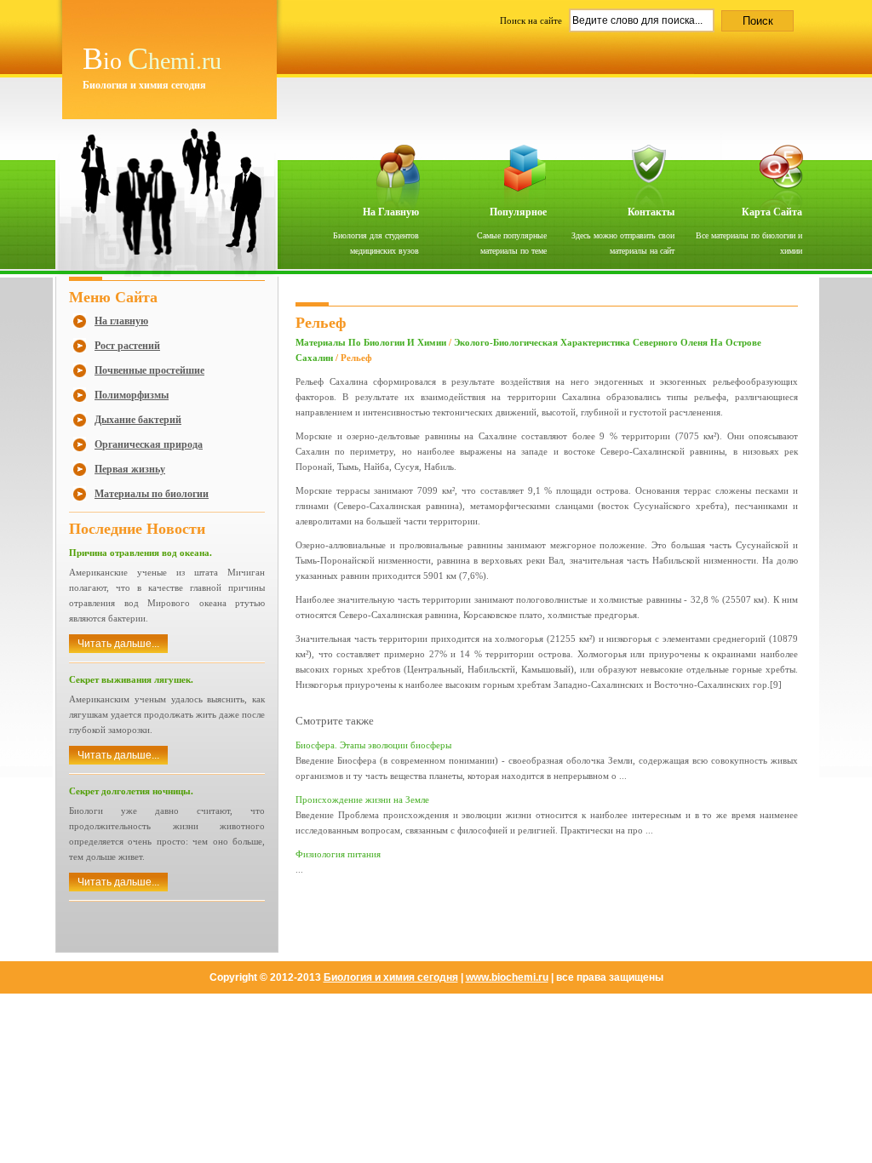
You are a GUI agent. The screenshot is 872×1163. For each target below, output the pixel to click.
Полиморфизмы (132, 395)
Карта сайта (772, 212)
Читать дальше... (118, 644)
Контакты (651, 212)
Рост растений (127, 346)
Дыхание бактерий (138, 420)
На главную (391, 212)
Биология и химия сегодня (391, 977)
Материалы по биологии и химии (370, 342)
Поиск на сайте (532, 20)
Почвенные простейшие (149, 370)
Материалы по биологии (152, 494)
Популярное (518, 212)
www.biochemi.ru (507, 977)
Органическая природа (149, 444)
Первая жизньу (130, 469)
